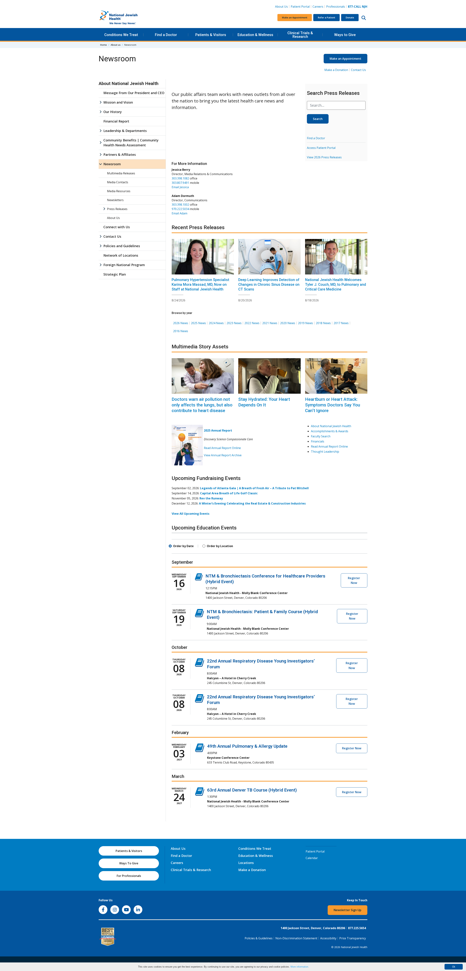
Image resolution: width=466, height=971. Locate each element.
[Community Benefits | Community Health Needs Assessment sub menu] (100, 142)
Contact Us (358, 70)
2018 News (323, 323)
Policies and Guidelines (121, 246)
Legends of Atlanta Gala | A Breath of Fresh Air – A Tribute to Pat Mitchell (254, 488)
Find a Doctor (166, 35)
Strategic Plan (114, 274)
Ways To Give (128, 863)
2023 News (234, 323)
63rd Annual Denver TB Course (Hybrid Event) (252, 790)
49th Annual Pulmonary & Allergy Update (247, 746)
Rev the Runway (211, 498)
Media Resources (118, 191)
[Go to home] (126, 17)
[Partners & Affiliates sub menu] (100, 155)
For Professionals (129, 876)
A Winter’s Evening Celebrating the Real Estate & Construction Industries (252, 503)
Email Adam (179, 213)
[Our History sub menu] (100, 112)
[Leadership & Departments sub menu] (100, 131)
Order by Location (220, 546)
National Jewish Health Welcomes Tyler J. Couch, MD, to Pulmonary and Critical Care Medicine (335, 284)
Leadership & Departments (125, 130)
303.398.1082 (180, 178)
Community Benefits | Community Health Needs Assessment (131, 142)
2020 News (287, 323)
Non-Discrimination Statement (296, 938)
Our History (112, 112)
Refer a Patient (326, 17)
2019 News (305, 323)
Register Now (354, 580)
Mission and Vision (118, 102)
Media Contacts (117, 182)
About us (116, 44)
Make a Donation (336, 70)
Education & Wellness (255, 35)
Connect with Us (116, 227)
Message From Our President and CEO (133, 93)
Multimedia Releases (121, 173)
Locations (246, 863)
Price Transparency (352, 938)
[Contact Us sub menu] (100, 236)
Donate (350, 17)
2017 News (341, 323)
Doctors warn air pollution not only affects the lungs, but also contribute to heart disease (202, 405)
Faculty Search (320, 436)
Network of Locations (120, 255)
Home (103, 44)
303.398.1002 (180, 205)
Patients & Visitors (210, 35)
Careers (319, 6)
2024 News (216, 323)
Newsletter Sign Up (347, 910)
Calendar (312, 858)
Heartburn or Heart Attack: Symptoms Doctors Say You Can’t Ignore (332, 405)
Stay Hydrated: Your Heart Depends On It (264, 402)
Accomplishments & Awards (329, 431)
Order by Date (183, 546)
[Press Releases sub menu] (104, 209)
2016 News (180, 331)
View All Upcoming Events (190, 514)
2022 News (251, 323)
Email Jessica (180, 187)
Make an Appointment (294, 17)
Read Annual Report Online (222, 448)
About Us (281, 7)
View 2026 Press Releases (324, 157)
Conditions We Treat (121, 35)
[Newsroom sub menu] (100, 164)
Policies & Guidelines (259, 938)
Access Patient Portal (321, 148)
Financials (317, 441)
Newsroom (112, 164)
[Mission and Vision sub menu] (100, 102)
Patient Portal (300, 7)
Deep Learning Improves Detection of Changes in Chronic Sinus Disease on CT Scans (268, 284)
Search (318, 119)
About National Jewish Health (331, 426)
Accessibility (328, 938)
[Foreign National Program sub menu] (100, 265)
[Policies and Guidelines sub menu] (100, 246)
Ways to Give (345, 35)
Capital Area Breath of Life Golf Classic (229, 493)
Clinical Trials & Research (300, 35)
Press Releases (117, 209)
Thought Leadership (325, 452)
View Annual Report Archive (223, 455)
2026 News (180, 323)
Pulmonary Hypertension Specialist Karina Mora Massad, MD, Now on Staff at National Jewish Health (200, 284)
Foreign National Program (124, 265)
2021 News (269, 323)
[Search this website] (363, 17)
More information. (300, 966)
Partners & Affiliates (119, 154)
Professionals (335, 7)
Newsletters (115, 200)
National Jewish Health (354, 947)
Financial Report (116, 121)
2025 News (198, 323)
